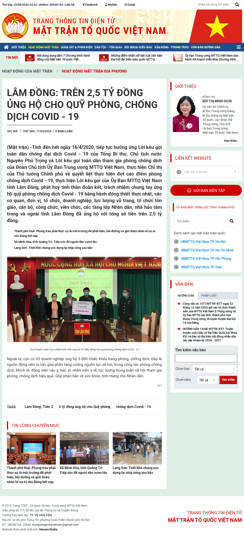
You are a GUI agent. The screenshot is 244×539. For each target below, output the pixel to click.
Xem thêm (230, 140)
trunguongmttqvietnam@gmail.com (55, 524)
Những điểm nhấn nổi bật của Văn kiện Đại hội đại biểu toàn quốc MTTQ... (137, 57)
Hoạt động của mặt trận (27, 71)
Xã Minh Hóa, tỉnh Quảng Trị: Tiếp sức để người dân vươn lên (83, 470)
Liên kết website (193, 158)
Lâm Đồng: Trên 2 (39, 407)
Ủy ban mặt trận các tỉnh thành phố (205, 207)
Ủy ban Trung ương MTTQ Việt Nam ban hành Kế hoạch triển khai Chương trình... (212, 57)
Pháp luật (209, 295)
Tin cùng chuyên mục (36, 425)
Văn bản (184, 284)
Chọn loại (182, 369)
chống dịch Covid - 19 (133, 407)
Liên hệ (69, 4)
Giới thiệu (185, 86)
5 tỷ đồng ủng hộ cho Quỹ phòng (84, 407)
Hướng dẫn (186, 295)
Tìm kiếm (228, 380)
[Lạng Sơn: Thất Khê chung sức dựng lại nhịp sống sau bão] (137, 448)
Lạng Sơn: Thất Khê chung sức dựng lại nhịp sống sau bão (136, 470)
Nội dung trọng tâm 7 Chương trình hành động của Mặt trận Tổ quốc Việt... (63, 57)
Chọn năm (183, 380)
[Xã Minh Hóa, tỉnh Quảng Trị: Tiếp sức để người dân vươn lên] (84, 448)
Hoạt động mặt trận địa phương (94, 71)
